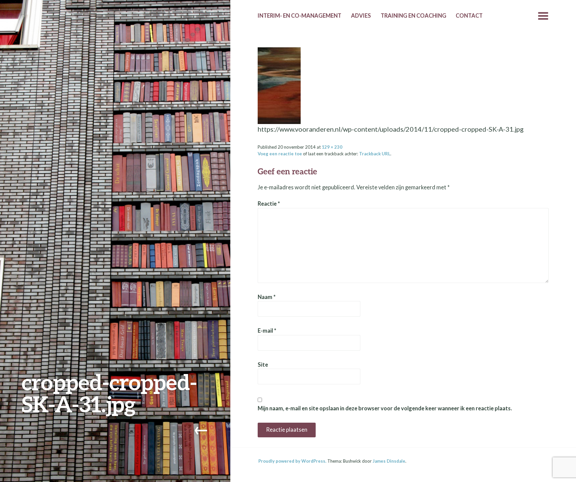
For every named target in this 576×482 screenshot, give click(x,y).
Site (263, 364)
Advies (361, 15)
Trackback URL (374, 153)
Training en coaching (413, 15)
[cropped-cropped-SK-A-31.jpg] (279, 85)
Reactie (269, 203)
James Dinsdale (389, 461)
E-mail (267, 330)
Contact (469, 15)
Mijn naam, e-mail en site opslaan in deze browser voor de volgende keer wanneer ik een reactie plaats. (385, 408)
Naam (267, 297)
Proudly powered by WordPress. (292, 461)
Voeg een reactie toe (280, 153)
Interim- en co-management (299, 15)
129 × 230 (332, 147)
